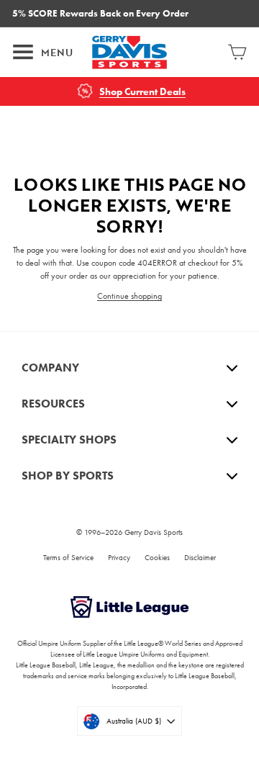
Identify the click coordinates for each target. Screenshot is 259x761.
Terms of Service (68, 557)
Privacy (119, 557)
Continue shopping (129, 296)
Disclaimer (200, 557)
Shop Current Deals (142, 92)
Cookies (157, 557)
